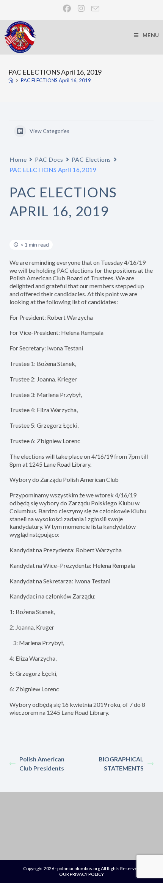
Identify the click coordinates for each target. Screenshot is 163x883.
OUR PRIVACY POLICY (81, 874)
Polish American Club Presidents (41, 763)
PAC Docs (49, 159)
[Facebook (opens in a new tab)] (67, 9)
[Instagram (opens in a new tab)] (81, 9)
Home (18, 159)
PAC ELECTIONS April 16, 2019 (56, 80)
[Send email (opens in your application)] (93, 9)
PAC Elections (91, 159)
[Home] (10, 80)
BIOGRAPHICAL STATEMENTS (121, 763)
